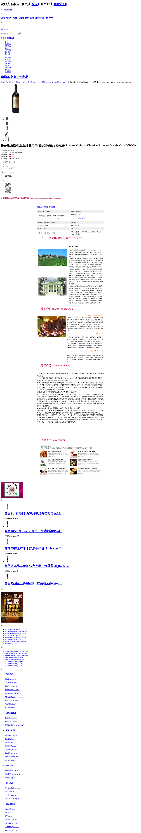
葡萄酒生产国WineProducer (17, 82)
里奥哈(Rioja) (9, 812)
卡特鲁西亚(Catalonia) (12, 823)
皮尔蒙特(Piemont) (11, 753)
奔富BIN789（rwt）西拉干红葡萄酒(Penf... (33, 531)
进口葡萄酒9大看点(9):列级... (14, 661)
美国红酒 (9, 765)
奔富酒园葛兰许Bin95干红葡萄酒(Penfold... (34, 583)
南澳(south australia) (11, 721)
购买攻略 (8, 64)
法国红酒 (8, 44)
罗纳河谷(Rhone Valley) (12, 690)
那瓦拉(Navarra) (10, 809)
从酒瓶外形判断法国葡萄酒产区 (15, 637)
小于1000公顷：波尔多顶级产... (15, 635)
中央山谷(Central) (10, 795)
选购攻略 (29, 17)
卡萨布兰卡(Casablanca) (12, 788)
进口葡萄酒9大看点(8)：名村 (14, 664)
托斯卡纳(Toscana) (11, 735)
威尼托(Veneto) (9, 742)
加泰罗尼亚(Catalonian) (12, 830)
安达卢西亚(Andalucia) (12, 827)
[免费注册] (60, 4)
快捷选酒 (8, 46)
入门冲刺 (8, 59)
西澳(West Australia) (11, 718)
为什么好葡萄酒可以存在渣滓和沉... (17, 653)
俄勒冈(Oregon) (10, 778)
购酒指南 (8, 72)
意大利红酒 (10, 730)
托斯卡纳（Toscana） (48, 82)
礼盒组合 (8, 52)
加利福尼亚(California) (12, 770)
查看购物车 (6, 17)
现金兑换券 (18, 17)
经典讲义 (8, 66)
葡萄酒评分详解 (82, 218)
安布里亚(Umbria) (10, 746)
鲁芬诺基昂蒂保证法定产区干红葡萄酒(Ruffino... (37, 566)
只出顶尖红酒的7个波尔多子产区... (16, 641)
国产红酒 (8, 50)
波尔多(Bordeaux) (10, 679)
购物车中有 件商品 (14, 77)
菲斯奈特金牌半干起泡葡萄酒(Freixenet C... (34, 548)
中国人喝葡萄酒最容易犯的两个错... (17, 651)
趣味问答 (8, 70)
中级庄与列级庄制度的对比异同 (15, 633)
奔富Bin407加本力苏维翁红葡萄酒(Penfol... (33, 513)
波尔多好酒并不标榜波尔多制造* (16, 631)
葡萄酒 (9, 38)
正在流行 (8, 57)
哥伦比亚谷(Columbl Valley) (14, 774)
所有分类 (39, 17)
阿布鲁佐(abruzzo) (10, 749)
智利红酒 (9, 783)
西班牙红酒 (10, 804)
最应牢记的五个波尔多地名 (14, 639)
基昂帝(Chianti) (61, 82)
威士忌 (7, 48)
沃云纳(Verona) (9, 760)
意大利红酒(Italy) (33, 82)
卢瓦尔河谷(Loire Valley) (13, 693)
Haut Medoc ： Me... (11, 643)
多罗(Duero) (8, 816)
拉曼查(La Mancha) (11, 819)
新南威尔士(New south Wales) (14, 725)
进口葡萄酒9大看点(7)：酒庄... (15, 666)
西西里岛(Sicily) (10, 739)
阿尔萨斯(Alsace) (10, 704)
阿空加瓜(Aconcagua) (12, 798)
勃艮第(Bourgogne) (11, 682)
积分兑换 (8, 54)
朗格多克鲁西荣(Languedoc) (14, 697)
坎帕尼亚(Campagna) (11, 757)
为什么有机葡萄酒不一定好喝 (15, 659)
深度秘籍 (8, 61)
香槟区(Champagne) (11, 686)
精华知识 (8, 68)
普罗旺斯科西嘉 (10, 707)
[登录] (35, 4)
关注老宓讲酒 (6, 10)
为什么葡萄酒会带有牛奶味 (14, 657)
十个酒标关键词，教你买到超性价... (17, 655)
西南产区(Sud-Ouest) (11, 700)
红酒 (12, 38)
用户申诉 (49, 17)
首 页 (6, 42)
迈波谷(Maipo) (9, 791)
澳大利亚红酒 (11, 713)
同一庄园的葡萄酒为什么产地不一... (17, 629)
